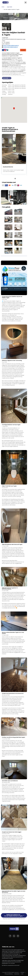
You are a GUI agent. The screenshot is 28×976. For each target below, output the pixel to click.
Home (3, 7)
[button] (14, 108)
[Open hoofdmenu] (25, 2)
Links (22, 974)
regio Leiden (9, 7)
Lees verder (5, 78)
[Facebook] (3, 50)
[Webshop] (7, 50)
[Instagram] (5, 50)
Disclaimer (16, 974)
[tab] (10, 178)
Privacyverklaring (9, 974)
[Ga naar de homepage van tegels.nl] (5, 2)
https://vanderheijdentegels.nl (11, 45)
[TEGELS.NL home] (14, 928)
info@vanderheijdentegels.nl (10, 47)
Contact (23, 50)
